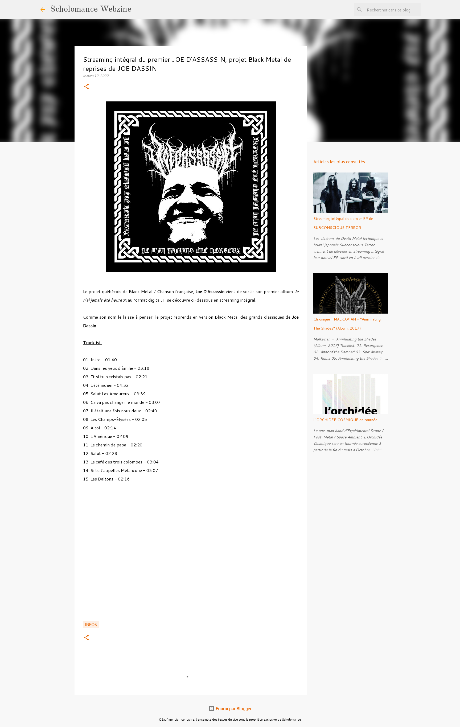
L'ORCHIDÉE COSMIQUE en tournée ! (346, 419)
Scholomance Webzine (90, 9)
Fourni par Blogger (233, 708)
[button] (86, 87)
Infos (91, 624)
